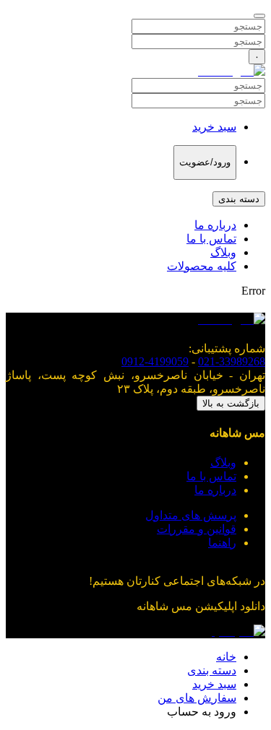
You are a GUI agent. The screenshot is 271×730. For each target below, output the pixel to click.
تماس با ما (211, 239)
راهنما (222, 542)
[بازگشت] (259, 16)
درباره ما (215, 225)
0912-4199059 (155, 361)
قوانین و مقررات (196, 529)
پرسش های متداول (190, 515)
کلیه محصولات (201, 266)
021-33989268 (231, 361)
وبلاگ (223, 252)
